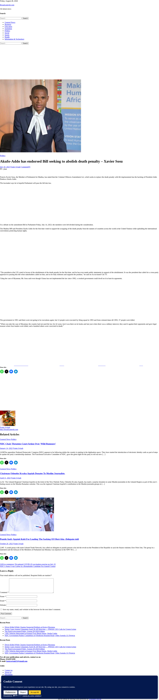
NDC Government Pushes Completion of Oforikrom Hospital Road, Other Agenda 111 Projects (40, 636)
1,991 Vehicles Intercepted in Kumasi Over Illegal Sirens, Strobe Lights (31, 633)
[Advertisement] (79, 62)
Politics (7, 31)
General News (10, 22)
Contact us (8, 670)
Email (3, 601)
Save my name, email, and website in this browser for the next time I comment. (32, 609)
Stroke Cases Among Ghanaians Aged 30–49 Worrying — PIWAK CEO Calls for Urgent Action (40, 629)
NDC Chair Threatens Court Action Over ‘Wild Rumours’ (28, 444)
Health (7, 37)
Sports (7, 35)
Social (7, 33)
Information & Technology (14, 39)
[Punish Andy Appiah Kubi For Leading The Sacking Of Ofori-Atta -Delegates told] (79, 515)
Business (8, 24)
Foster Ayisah (15, 167)
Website (3, 605)
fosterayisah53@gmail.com (16, 661)
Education (8, 27)
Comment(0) (25, 167)
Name (3, 596)
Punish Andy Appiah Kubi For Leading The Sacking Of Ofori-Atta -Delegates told (39, 539)
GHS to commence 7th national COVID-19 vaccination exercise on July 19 (28, 564)
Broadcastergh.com (7, 5)
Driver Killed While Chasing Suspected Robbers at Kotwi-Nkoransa (30, 627)
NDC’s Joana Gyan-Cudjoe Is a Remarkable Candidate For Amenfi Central (27, 566)
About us (8, 672)
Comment (4, 592)
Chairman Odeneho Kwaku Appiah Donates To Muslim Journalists (32, 473)
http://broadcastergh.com (9, 429)
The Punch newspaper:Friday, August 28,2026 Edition (25, 631)
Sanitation (8, 29)
